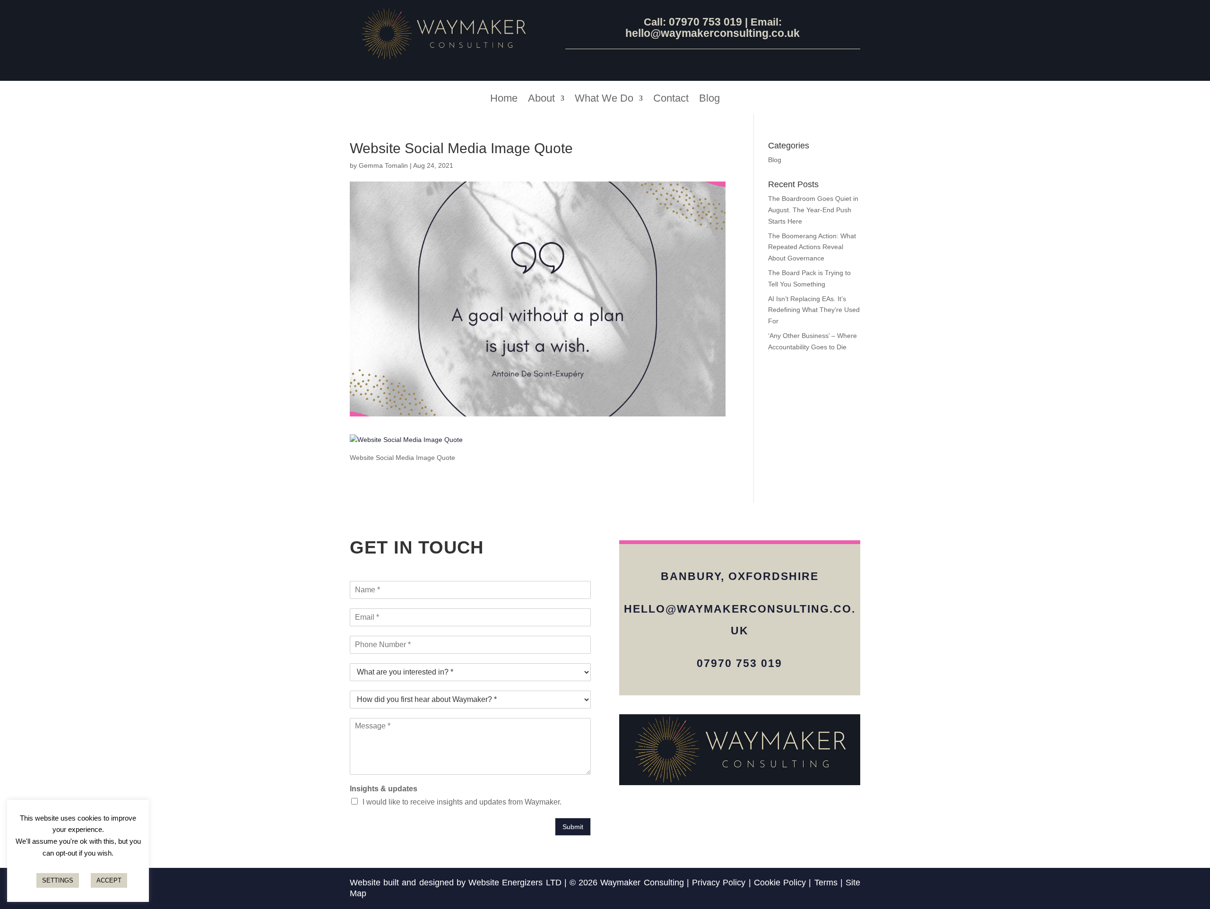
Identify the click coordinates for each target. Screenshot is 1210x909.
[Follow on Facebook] (690, 62)
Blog (709, 99)
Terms (826, 882)
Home (504, 99)
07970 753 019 (707, 22)
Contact (671, 99)
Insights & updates (383, 789)
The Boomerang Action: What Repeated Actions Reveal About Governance (812, 247)
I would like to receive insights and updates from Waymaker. (462, 802)
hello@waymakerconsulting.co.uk (712, 33)
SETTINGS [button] (57, 880)
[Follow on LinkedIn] (712, 62)
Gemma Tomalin (383, 165)
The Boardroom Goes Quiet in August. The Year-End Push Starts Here (813, 210)
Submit (572, 827)
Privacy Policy (718, 882)
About (541, 99)
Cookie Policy (780, 882)
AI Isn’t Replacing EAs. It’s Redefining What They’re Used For (814, 310)
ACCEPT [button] (108, 880)
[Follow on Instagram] (735, 62)
